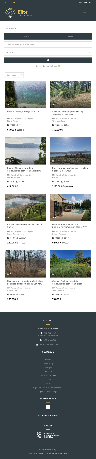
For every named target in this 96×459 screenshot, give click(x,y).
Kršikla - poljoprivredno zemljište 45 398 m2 (24, 226)
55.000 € (15, 129)
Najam (26, 36)
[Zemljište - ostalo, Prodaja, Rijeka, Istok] (25, 94)
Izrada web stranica (46, 450)
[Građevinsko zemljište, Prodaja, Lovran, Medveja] (25, 151)
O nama (48, 380)
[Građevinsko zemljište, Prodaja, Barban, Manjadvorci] (70, 207)
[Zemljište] (48, 55)
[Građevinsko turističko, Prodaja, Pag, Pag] (70, 151)
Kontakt (48, 384)
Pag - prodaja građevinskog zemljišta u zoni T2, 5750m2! (70, 169)
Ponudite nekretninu (48, 376)
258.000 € (12, 299)
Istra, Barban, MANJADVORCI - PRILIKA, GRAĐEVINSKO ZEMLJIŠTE (69, 226)
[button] (87, 2)
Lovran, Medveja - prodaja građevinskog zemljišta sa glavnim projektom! (24, 171)
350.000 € (57, 129)
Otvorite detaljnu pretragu (46, 66)
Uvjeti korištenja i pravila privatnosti (48, 388)
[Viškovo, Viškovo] (70, 94)
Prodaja (70, 36)
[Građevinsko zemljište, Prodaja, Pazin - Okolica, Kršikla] (25, 207)
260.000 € (16, 242)
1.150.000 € (62, 186)
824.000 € (12, 186)
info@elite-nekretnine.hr (50, 344)
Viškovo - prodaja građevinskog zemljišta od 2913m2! (67, 113)
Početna (48, 360)
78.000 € (56, 299)
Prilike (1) (48, 372)
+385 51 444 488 (50, 340)
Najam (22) (48, 368)
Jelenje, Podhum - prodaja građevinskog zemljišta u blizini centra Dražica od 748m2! (67, 284)
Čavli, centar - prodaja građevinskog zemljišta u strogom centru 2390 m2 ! (25, 282)
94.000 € (61, 242)
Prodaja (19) (48, 364)
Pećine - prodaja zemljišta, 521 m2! (24, 111)
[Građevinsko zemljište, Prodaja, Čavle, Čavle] (25, 264)
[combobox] (48, 45)
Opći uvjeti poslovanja (48, 392)
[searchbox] (49, 44)
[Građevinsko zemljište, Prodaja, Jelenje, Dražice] (70, 264)
